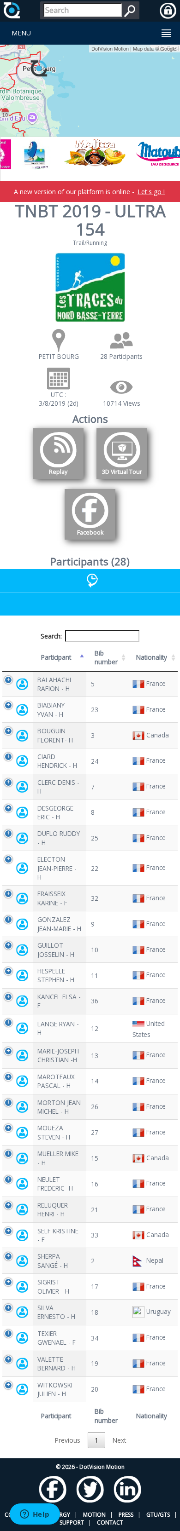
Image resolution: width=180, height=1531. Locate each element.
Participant (56, 657)
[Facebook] (90, 541)
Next (119, 1440)
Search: (51, 636)
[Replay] (58, 480)
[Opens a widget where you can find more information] (34, 1514)
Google (168, 48)
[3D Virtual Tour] (122, 480)
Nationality (151, 657)
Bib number (106, 657)
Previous (67, 1440)
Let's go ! (151, 191)
